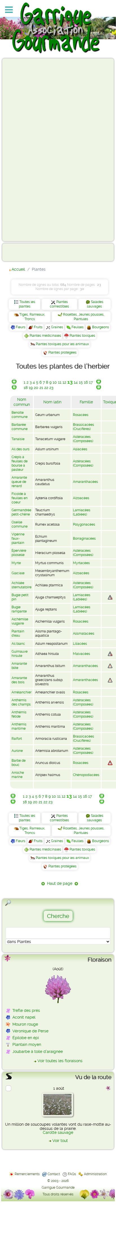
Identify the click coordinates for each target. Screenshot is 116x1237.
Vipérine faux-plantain (18, 538)
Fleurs (20, 327)
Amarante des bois (19, 680)
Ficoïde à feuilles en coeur (20, 498)
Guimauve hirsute (20, 654)
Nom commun (22, 402)
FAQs (72, 1174)
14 (76, 382)
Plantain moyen (26, 1044)
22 (46, 387)
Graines (57, 327)
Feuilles (78, 327)
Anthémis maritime (19, 726)
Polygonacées (84, 524)
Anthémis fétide (19, 714)
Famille (86, 402)
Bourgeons (100, 327)
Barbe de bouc (19, 763)
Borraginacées (84, 539)
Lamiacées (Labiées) (81, 512)
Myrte (16, 563)
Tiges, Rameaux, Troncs (32, 317)
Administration (95, 1174)
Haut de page (59, 883)
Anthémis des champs (21, 702)
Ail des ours (21, 449)
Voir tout (60, 1140)
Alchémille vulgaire (20, 621)
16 (86, 382)
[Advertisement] (27, 149)
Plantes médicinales (45, 336)
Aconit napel (23, 1017)
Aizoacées (81, 498)
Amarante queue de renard (19, 482)
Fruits (38, 327)
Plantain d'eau (18, 633)
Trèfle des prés (26, 1010)
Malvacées (81, 654)
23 (51, 387)
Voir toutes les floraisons (59, 1061)
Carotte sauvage (58, 1132)
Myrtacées (81, 563)
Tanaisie (18, 439)
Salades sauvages (95, 304)
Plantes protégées (62, 352)
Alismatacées (83, 634)
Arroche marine (18, 775)
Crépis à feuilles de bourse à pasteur (20, 463)
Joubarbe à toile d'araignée (37, 1051)
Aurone (17, 751)
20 (36, 387)
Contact (54, 1174)
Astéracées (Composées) (83, 439)
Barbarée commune (20, 427)
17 (91, 382)
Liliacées (80, 644)
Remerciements (27, 1174)
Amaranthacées (85, 482)
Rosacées (80, 415)
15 (81, 382)
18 (26, 387)
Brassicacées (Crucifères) (83, 427)
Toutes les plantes (27, 304)
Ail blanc (18, 644)
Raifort (17, 739)
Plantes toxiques (82, 336)
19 (31, 387)
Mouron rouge (25, 1024)
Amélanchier (22, 692)
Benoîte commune (20, 415)
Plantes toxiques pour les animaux (62, 344)
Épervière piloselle (19, 553)
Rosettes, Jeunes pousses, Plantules (83, 317)
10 (55, 382)
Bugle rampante (19, 609)
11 (59, 382)
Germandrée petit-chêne (21, 512)
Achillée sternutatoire (22, 585)
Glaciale (18, 573)
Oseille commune (20, 524)
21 (41, 387)
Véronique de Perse (30, 1031)
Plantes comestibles (59, 304)
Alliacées (80, 449)
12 (64, 382)
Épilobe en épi (25, 1037)
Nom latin (52, 402)
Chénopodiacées (86, 775)
